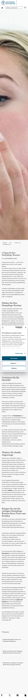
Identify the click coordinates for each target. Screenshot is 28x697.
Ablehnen (14, 368)
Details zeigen (19, 353)
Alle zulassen (14, 358)
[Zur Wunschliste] (25, 8)
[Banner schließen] (25, 327)
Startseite (5, 242)
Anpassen (13, 363)
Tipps (10, 242)
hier (20, 348)
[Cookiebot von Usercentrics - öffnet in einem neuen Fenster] (16, 327)
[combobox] (14, 8)
